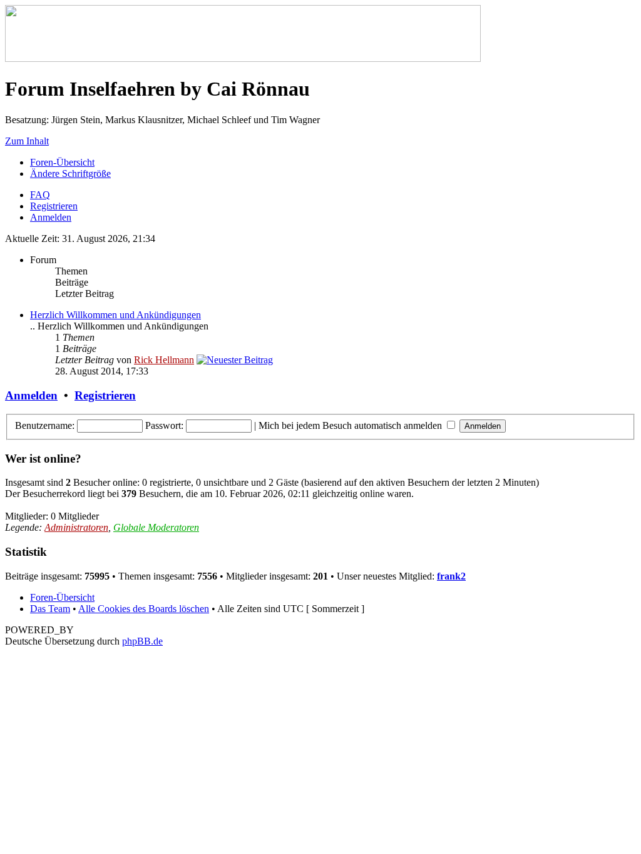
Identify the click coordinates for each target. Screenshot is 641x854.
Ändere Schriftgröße (70, 173)
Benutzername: (44, 425)
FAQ (40, 194)
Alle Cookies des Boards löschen (143, 608)
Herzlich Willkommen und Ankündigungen (115, 314)
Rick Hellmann (164, 359)
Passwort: (164, 425)
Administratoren (76, 527)
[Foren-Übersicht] (243, 58)
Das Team (50, 608)
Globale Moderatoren (156, 527)
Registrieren (54, 206)
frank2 (451, 576)
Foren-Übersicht (62, 162)
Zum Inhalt (27, 141)
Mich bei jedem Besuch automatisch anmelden (351, 425)
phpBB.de (142, 641)
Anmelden (50, 217)
